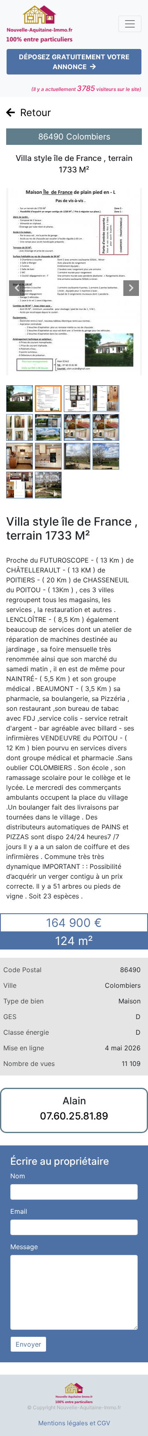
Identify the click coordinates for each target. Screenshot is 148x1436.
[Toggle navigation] (129, 24)
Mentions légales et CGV (74, 1423)
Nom (17, 1176)
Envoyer (28, 1344)
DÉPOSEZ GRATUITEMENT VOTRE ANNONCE (74, 62)
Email (18, 1211)
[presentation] (17, 288)
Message (24, 1247)
